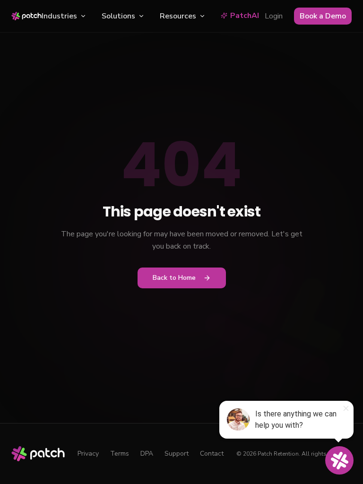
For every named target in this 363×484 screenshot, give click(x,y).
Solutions (118, 16)
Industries (59, 16)
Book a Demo (323, 16)
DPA (146, 453)
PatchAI (244, 15)
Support (176, 453)
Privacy (88, 453)
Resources (178, 16)
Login (274, 16)
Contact (212, 453)
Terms (119, 453)
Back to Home (174, 277)
